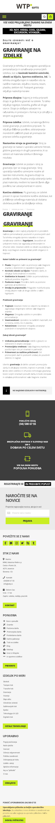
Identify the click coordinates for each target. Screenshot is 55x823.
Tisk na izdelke (11, 643)
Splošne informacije (10, 767)
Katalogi (9, 650)
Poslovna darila (12, 628)
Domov (5, 209)
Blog (7, 646)
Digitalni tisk (8, 717)
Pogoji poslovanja (10, 742)
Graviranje (7, 692)
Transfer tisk (8, 689)
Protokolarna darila (13, 635)
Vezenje (6, 696)
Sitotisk (6, 682)
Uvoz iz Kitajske (12, 653)
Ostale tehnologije (15, 726)
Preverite (10, 665)
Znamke (9, 625)
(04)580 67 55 (9, 581)
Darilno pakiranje (12, 639)
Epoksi (5, 710)
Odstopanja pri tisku (11, 760)
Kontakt (9, 605)
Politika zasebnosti (10, 756)
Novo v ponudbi (11, 621)
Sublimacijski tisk (10, 706)
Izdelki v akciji (8, 763)
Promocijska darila (13, 632)
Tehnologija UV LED (10, 714)
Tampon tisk (8, 685)
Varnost (6, 749)
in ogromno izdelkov (13, 657)
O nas (5, 774)
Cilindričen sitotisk (10, 703)
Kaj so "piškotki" (9, 770)
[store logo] (27, 6)
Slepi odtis (7, 699)
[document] (27, 814)
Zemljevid (10, 783)
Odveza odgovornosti (11, 753)
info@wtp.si (8, 584)
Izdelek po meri (17, 209)
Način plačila (8, 746)
